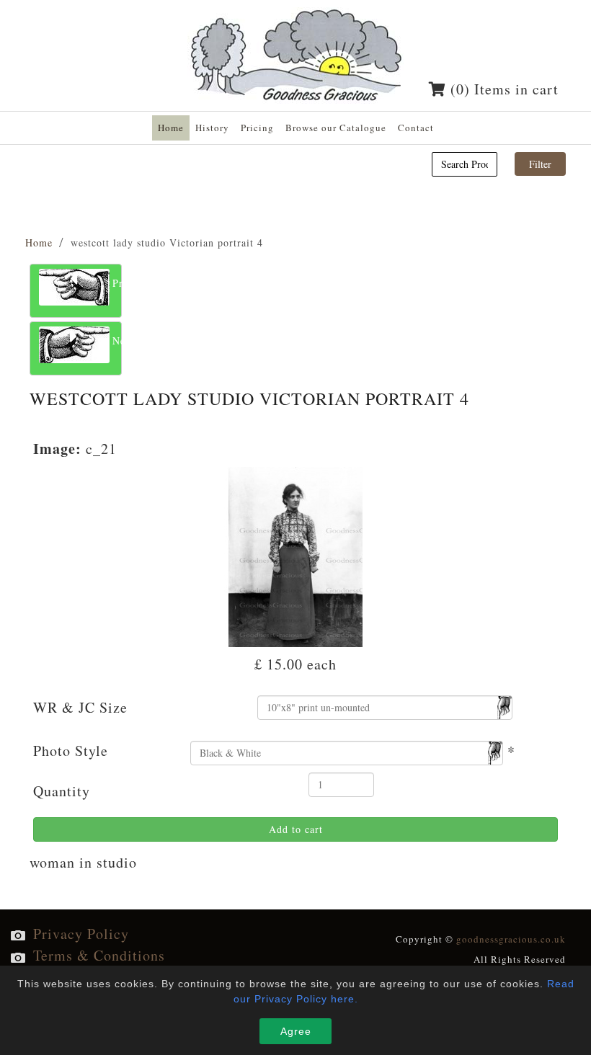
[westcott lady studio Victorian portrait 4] (296, 554)
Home (39, 242)
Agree (295, 1031)
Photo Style (70, 750)
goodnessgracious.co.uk (511, 938)
